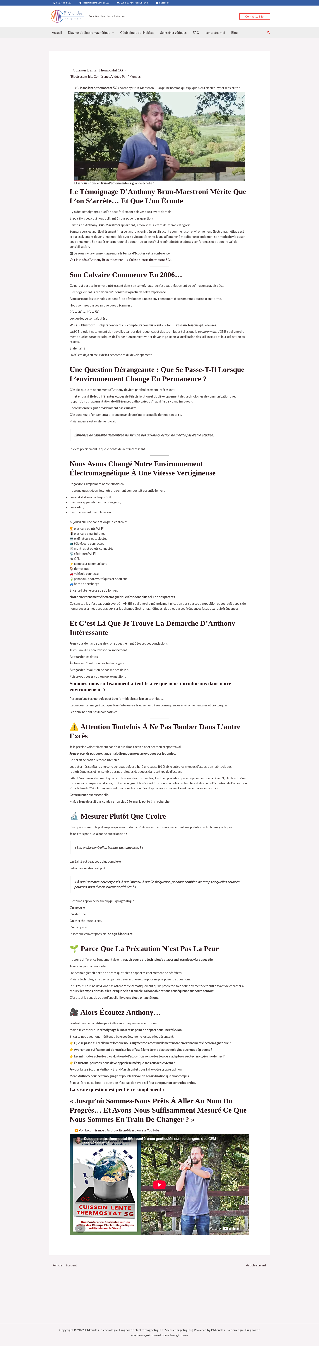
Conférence (102, 76)
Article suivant (258, 1265)
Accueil (57, 33)
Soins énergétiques (173, 33)
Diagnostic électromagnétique (89, 33)
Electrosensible (81, 76)
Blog (234, 33)
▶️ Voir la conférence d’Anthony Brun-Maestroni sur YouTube (116, 1130)
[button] (254, 16)
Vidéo (115, 76)
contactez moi (215, 33)
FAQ (196, 33)
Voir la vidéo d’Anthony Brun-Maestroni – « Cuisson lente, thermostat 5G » (121, 260)
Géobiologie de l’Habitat (137, 33)
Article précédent (63, 1265)
